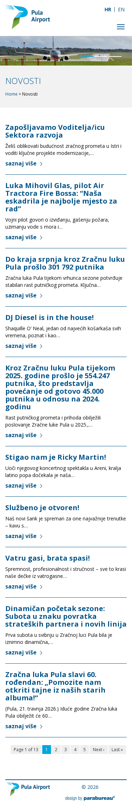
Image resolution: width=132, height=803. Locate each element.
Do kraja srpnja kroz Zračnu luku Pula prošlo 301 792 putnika (65, 263)
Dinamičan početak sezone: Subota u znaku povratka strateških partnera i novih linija (66, 616)
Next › (99, 750)
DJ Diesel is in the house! (49, 317)
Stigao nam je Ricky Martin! (55, 457)
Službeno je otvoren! (42, 507)
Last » (117, 750)
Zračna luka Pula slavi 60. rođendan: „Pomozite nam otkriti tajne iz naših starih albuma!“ (55, 686)
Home (11, 94)
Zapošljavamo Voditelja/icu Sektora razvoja (55, 131)
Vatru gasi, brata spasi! (48, 558)
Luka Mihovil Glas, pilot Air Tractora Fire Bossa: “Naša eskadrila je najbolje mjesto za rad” (61, 197)
